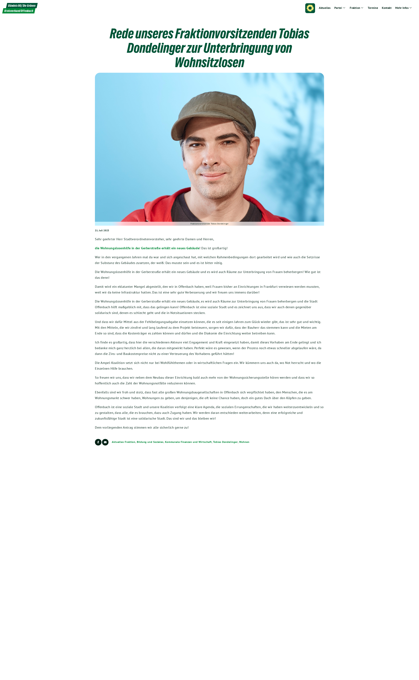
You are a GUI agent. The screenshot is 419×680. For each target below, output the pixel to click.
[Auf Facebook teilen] (98, 442)
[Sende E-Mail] (105, 442)
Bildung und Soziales (150, 442)
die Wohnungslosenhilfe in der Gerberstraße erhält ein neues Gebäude (147, 248)
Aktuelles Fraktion (123, 442)
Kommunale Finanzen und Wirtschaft (188, 442)
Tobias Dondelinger (225, 442)
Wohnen (244, 442)
